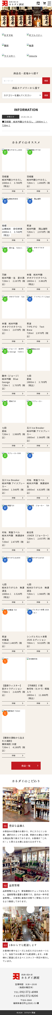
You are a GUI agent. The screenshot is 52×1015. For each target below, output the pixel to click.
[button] (24, 24)
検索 (46, 80)
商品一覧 (25, 765)
